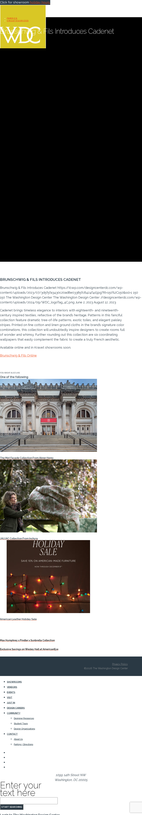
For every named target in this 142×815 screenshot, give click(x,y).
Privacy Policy (120, 664)
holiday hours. (40, 2)
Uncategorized (18, 21)
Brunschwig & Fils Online (18, 355)
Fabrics (12, 18)
